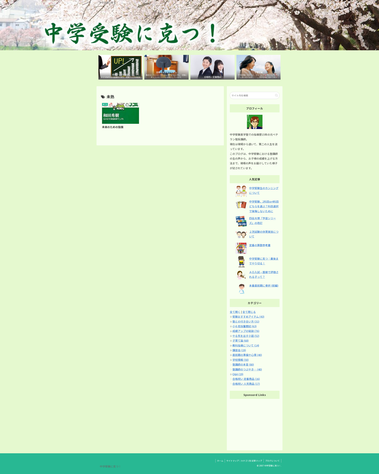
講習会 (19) (239, 350)
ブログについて (272, 460)
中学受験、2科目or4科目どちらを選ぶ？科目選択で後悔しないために (264, 206)
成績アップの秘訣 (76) (245, 331)
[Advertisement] (255, 422)
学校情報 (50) (240, 360)
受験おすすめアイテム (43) (248, 316)
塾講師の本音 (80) (243, 364)
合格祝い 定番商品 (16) (246, 379)
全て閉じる (249, 312)
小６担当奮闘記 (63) (244, 326)
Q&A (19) (237, 374)
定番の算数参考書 (259, 245)
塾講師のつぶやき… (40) (247, 369)
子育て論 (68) (240, 340)
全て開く (235, 312)
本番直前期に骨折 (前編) (263, 285)
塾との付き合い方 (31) (245, 321)
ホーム (220, 460)
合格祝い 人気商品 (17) (246, 384)
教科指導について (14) (245, 345)
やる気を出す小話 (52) (245, 336)
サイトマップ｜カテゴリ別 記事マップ (244, 460)
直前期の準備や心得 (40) (247, 355)
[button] (276, 95)
